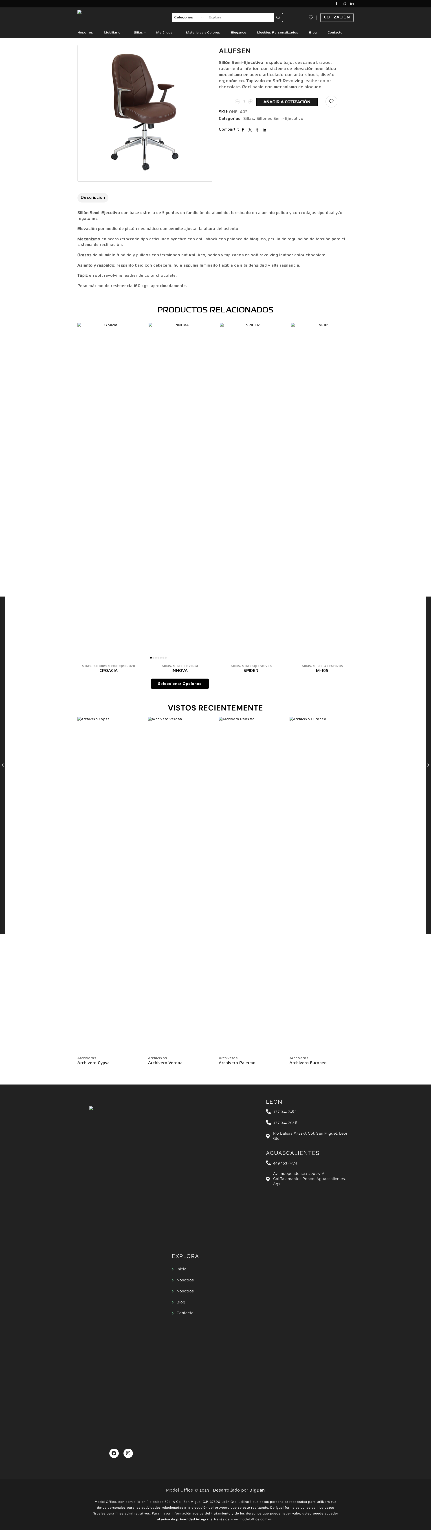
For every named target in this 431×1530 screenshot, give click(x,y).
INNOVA (180, 671)
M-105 (322, 671)
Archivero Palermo (237, 1063)
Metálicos (164, 32)
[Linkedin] (352, 4)
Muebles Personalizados (277, 32)
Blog (313, 32)
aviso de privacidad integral (185, 1519)
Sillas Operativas (257, 666)
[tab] (92, 198)
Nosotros (85, 32)
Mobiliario (112, 32)
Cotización (337, 17)
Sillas (138, 32)
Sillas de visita (185, 666)
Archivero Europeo (308, 1063)
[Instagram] (344, 4)
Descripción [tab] (93, 197)
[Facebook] (336, 4)
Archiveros (86, 1058)
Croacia (108, 671)
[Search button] (278, 17)
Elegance (238, 32)
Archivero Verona (165, 1063)
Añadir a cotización (287, 102)
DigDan (257, 1490)
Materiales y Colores (203, 32)
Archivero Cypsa (93, 1063)
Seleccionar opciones (180, 683)
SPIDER (251, 671)
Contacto (335, 32)
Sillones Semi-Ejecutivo (280, 118)
